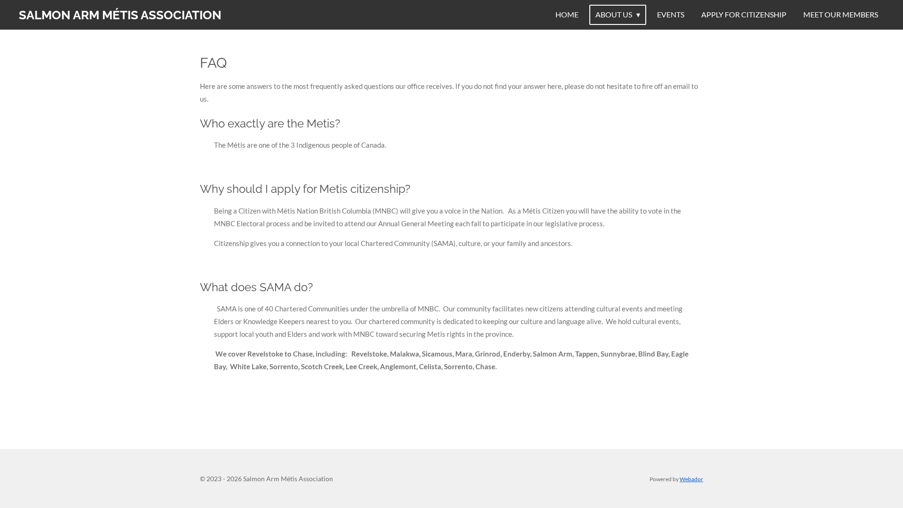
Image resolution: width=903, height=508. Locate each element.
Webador (691, 479)
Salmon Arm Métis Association (120, 15)
